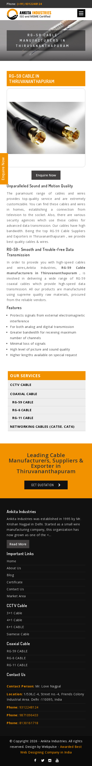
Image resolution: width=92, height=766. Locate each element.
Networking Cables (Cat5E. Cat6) (42, 426)
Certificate (15, 582)
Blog (10, 575)
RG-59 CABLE (22, 402)
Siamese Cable (18, 634)
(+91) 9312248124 (29, 4)
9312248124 (28, 707)
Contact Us (15, 589)
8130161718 (28, 723)
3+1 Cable (14, 613)
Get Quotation (42, 485)
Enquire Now (46, 175)
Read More (18, 544)
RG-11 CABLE (22, 418)
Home (11, 561)
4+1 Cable (14, 620)
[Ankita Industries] (29, 13)
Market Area (16, 596)
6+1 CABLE (15, 627)
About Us (14, 568)
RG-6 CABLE (21, 410)
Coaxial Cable (23, 394)
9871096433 (28, 715)
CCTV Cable (20, 384)
